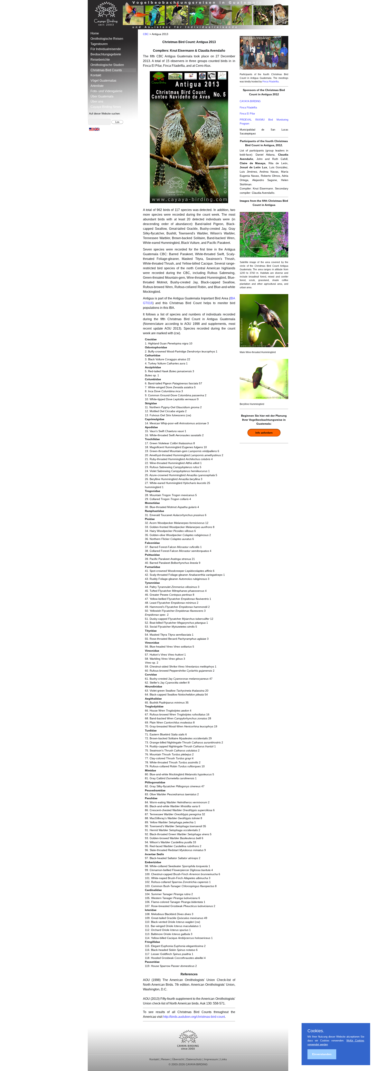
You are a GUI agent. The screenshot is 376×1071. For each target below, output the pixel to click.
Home (94, 33)
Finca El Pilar (247, 113)
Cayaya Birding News (105, 106)
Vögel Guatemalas (103, 80)
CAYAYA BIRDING (250, 101)
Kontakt (95, 75)
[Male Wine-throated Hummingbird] (264, 348)
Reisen (165, 1059)
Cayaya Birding (107, 14)
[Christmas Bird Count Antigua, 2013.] (189, 202)
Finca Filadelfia (270, 81)
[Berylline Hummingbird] (264, 400)
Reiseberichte (100, 59)
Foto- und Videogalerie (106, 91)
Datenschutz (194, 1059)
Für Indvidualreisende (105, 49)
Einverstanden (322, 1054)
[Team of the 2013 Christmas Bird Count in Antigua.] (264, 70)
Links (223, 1059)
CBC (146, 34)
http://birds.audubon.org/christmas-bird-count (194, 1016)
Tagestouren (99, 44)
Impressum (211, 1059)
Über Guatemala (101, 96)
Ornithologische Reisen (106, 38)
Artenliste (97, 85)
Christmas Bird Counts (106, 70)
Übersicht (178, 1059)
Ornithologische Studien (107, 65)
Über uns (96, 101)
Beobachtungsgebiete (105, 54)
